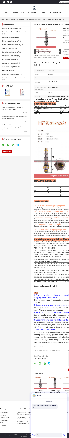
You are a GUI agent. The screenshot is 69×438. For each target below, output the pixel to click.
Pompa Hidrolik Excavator (10, 28)
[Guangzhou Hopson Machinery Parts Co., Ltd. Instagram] (11, 2)
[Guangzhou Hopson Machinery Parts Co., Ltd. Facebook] (4, 2)
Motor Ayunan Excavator (10, 41)
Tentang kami (31, 12)
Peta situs (3, 425)
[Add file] (33, 435)
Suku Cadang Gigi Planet (10, 67)
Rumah (7, 12)
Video (22, 12)
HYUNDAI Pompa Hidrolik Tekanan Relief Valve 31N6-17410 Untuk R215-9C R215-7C (54, 391)
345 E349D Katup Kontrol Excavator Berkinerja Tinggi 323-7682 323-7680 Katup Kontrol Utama (28, 423)
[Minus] (64, 396)
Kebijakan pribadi (8, 435)
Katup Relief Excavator (17, 19)
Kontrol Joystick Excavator (10, 74)
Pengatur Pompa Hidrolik (10, 37)
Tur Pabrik (42, 12)
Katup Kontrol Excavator (10, 52)
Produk (15, 12)
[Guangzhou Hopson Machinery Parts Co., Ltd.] (34, 8)
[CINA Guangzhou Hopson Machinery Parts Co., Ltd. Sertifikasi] (7, 92)
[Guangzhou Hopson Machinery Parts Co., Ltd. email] (4, 145)
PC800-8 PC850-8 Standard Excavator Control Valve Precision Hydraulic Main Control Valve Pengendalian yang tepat (28, 418)
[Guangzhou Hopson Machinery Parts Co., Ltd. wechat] (14, 145)
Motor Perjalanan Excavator (11, 45)
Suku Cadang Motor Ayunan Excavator (14, 78)
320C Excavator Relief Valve (46, 342)
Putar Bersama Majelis (9, 59)
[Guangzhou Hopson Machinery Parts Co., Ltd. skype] (19, 145)
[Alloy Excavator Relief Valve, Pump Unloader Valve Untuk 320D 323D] (46, 38)
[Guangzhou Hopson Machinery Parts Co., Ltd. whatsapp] (9, 145)
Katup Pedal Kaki (7, 70)
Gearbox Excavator (8, 48)
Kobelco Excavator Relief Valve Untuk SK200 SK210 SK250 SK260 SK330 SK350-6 (40, 391)
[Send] (64, 435)
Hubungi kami (4, 420)
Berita (2, 422)
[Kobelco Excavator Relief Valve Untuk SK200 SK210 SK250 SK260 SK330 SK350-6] (40, 383)
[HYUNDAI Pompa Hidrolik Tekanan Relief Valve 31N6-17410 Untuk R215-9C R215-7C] (55, 383)
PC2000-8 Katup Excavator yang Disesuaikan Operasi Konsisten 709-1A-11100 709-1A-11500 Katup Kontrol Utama (28, 413)
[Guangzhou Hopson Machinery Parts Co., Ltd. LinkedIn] (7, 2)
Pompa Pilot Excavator (9, 63)
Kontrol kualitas (55, 12)
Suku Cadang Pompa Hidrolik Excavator (14, 32)
